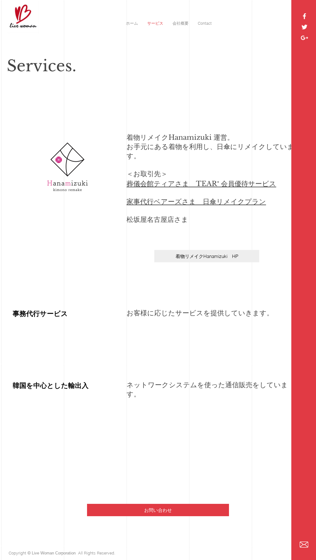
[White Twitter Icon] (304, 27)
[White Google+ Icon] (304, 38)
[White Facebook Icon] (304, 16)
